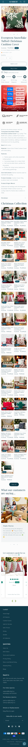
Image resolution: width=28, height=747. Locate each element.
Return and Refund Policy (10, 662)
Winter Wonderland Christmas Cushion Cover (19, 265)
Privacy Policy (7, 658)
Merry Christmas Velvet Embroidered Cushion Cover (7, 477)
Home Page (6, 613)
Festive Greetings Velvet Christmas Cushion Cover (7, 329)
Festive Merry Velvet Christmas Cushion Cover (6, 413)
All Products (6, 617)
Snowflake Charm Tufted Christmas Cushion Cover (20, 223)
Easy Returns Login (8, 711)
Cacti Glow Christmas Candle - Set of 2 (19, 412)
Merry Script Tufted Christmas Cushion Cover (19, 307)
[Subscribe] (22, 720)
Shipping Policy (7, 665)
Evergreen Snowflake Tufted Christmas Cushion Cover (6, 286)
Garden (5, 634)
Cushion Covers (7, 620)
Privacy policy (22, 739)
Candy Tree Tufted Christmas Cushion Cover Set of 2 (6, 456)
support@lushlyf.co (8, 691)
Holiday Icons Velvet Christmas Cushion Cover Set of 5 (6, 392)
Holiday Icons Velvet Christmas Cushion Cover (19, 286)
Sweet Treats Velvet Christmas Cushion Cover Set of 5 (19, 329)
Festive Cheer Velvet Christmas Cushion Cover (19, 392)
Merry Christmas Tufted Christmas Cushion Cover (7, 223)
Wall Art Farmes (7, 624)
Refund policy (14, 739)
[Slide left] (10, 34)
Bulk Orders (6, 651)
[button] (3, 1)
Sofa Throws (6, 627)
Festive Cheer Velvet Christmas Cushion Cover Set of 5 (6, 371)
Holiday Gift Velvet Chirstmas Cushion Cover (19, 371)
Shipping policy (19, 741)
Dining (4, 631)
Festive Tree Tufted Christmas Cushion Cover (6, 265)
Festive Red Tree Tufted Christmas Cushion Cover (7, 307)
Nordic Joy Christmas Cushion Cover (19, 349)
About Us (5, 648)
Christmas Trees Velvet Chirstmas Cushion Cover (20, 434)
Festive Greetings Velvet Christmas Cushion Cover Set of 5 (20, 456)
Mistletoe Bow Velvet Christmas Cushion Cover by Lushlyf (19, 244)
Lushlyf (8, 739)
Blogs (4, 669)
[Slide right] (17, 34)
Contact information (14, 744)
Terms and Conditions (9, 655)
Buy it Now (14, 68)
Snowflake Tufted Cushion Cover (5, 243)
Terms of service (10, 741)
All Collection (6, 638)
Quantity (3, 55)
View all (14, 484)
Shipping (8, 50)
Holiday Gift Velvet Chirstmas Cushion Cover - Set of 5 (6, 434)
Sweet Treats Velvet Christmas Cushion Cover (6, 350)
